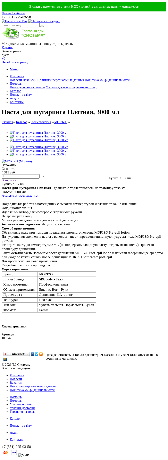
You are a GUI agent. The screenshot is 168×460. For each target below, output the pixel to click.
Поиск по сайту (21, 94)
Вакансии (29, 80)
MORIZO (60, 122)
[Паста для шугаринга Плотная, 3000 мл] (39, 132)
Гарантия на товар (84, 87)
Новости (16, 80)
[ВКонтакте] (32, 354)
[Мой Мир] (5, 359)
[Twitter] (37, 354)
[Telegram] (44, 21)
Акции (14, 98)
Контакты (17, 102)
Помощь (16, 83)
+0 (3, 58)
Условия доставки (58, 87)
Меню (14, 69)
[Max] (14, 21)
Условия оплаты (33, 87)
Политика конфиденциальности (107, 80)
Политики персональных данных (60, 80)
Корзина (7, 47)
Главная (7, 122)
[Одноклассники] (41, 354)
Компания (17, 76)
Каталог (15, 91)
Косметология (41, 122)
